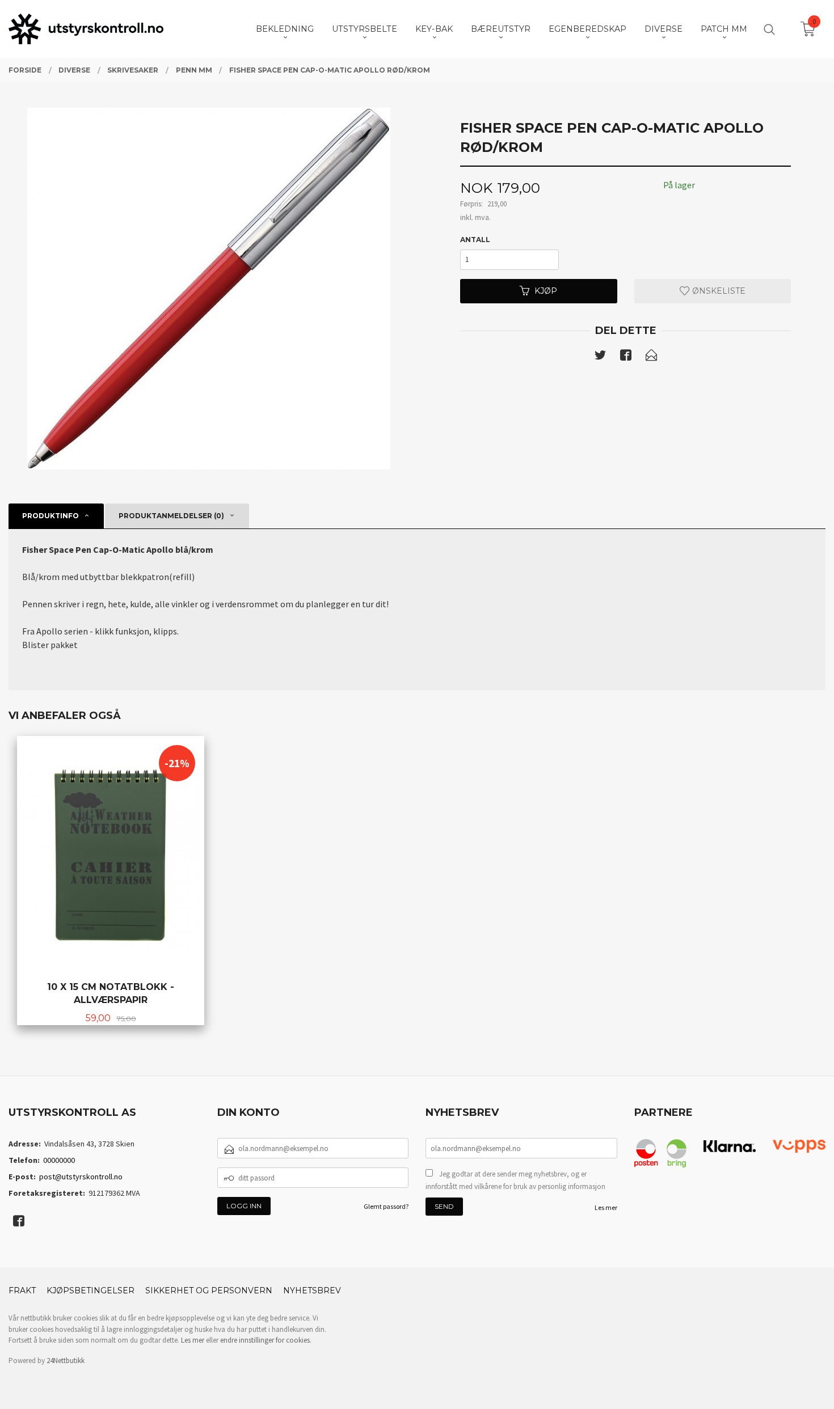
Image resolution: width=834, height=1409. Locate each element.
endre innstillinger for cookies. (265, 1340)
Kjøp (545, 291)
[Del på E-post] (651, 357)
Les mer (606, 1207)
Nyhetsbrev (312, 1290)
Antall (475, 239)
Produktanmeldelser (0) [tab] (171, 515)
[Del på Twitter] (600, 357)
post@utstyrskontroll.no (81, 1176)
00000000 (59, 1160)
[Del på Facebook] (626, 357)
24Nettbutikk (66, 1360)
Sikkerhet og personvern (208, 1290)
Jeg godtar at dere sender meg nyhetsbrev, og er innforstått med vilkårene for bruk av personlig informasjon (515, 1180)
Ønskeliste (717, 291)
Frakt (22, 1290)
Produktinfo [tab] (50, 515)
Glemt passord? (386, 1206)
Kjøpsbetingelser (90, 1290)
